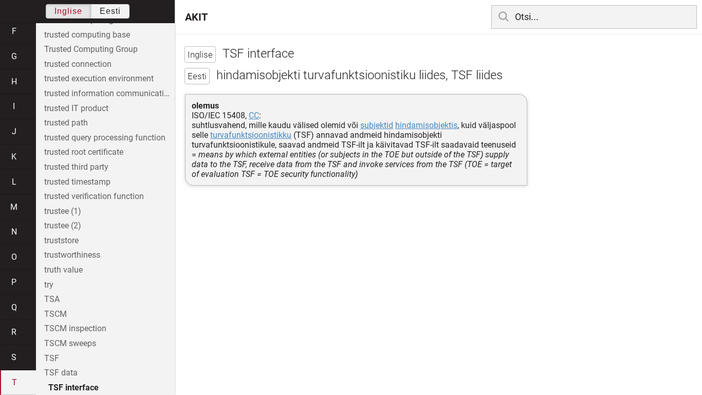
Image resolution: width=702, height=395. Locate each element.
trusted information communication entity (109, 93)
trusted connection (78, 64)
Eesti (110, 11)
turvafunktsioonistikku (250, 135)
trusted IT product (76, 108)
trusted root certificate (83, 152)
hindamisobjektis (426, 125)
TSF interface (73, 387)
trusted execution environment (99, 78)
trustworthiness (72, 255)
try (48, 285)
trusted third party (76, 167)
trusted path (66, 123)
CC (254, 115)
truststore (61, 240)
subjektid (376, 125)
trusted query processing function (104, 137)
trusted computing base (87, 35)
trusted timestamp (77, 182)
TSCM (55, 314)
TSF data (61, 373)
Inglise (68, 11)
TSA (52, 299)
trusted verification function (94, 196)
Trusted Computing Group (91, 49)
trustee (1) (62, 211)
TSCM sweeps (70, 343)
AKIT (196, 17)
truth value (63, 270)
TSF (51, 358)
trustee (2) (62, 225)
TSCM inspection (75, 328)
